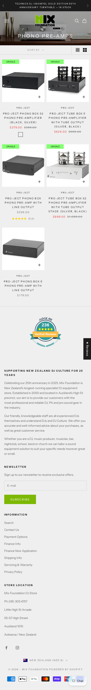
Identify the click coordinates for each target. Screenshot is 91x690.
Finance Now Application (20, 551)
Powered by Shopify (66, 669)
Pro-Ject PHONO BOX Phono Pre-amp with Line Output (23, 203)
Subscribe (20, 499)
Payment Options (16, 537)
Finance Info (12, 544)
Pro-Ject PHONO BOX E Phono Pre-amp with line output (23, 286)
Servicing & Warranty (18, 565)
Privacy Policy (13, 572)
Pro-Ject (23, 107)
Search (9, 523)
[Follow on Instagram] (17, 648)
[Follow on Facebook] (6, 648)
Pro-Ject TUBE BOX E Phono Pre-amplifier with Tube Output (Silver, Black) (68, 120)
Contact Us (11, 530)
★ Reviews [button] (87, 348)
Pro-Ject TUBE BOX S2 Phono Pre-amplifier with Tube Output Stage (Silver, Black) (67, 205)
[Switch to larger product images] (78, 49)
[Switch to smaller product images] (85, 49)
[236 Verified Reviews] (45, 349)
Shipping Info (13, 558)
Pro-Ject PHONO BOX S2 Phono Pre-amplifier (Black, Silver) (23, 118)
